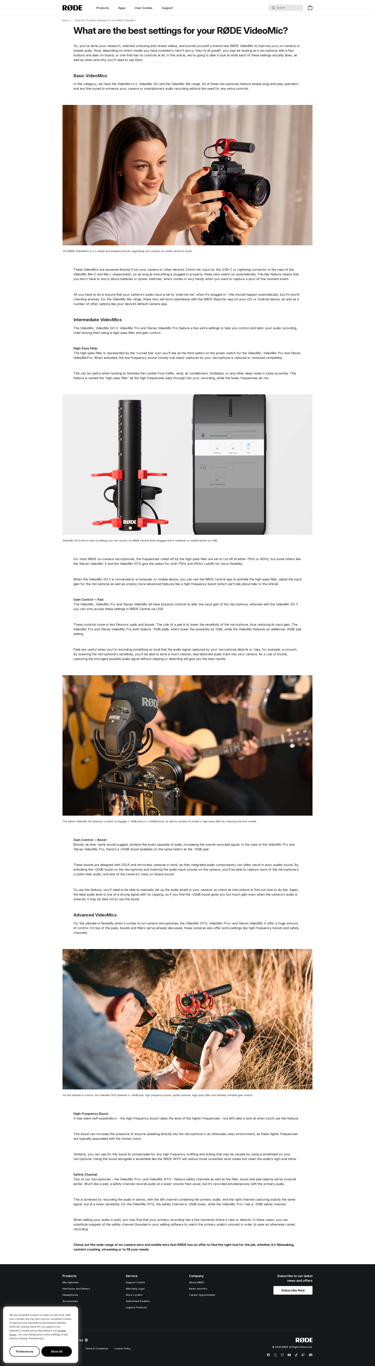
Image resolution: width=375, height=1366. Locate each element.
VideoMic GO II (107, 328)
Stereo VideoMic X (252, 923)
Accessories (70, 1301)
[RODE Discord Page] (310, 1355)
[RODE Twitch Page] (303, 1355)
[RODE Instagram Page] (282, 1355)
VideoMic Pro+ (220, 923)
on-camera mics (131, 1245)
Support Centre (135, 1282)
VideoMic (87, 328)
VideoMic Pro (130, 328)
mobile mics (160, 1245)
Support (167, 7)
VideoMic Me (180, 84)
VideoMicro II (127, 84)
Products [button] (102, 7)
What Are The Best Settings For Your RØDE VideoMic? (105, 20)
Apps (121, 7)
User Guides (143, 7)
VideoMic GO (148, 84)
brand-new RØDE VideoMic (233, 46)
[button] (292, 1290)
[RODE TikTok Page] (296, 1355)
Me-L (107, 274)
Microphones (70, 1282)
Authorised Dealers (138, 1301)
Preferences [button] (24, 1351)
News (65, 20)
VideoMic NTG (196, 923)
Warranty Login (135, 1288)
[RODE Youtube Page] (289, 1355)
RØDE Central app (218, 579)
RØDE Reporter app (218, 299)
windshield (270, 1154)
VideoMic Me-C (84, 274)
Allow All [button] (56, 1351)
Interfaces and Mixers (76, 1288)
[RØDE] (72, 8)
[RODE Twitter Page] (275, 1355)
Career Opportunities (202, 1294)
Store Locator (134, 1294)
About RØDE (196, 1282)
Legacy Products (136, 1307)
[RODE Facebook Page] (268, 1355)
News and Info (198, 1288)
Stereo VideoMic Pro (162, 328)
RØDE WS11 (172, 1159)
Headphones (70, 1294)
